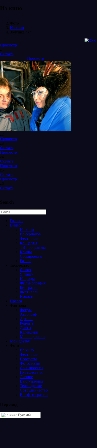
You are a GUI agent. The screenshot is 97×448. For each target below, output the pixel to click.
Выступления (31, 381)
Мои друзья (20, 341)
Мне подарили (32, 337)
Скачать (6, 54)
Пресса (16, 301)
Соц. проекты (31, 368)
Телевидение (31, 386)
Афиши (26, 319)
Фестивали (29, 238)
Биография (29, 287)
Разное (25, 261)
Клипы (26, 252)
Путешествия (31, 372)
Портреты (28, 359)
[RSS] (90, 40)
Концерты (28, 243)
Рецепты (27, 323)
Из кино (17, 28)
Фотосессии (30, 363)
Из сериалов (30, 234)
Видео (15, 225)
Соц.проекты (31, 256)
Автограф (28, 314)
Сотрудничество (34, 390)
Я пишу (26, 274)
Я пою (25, 270)
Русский (24, 415)
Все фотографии (34, 394)
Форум (26, 310)
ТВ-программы (33, 247)
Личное (26, 377)
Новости (27, 296)
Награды (27, 279)
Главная (16, 221)
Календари (29, 332)
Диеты (25, 328)
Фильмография (33, 283)
